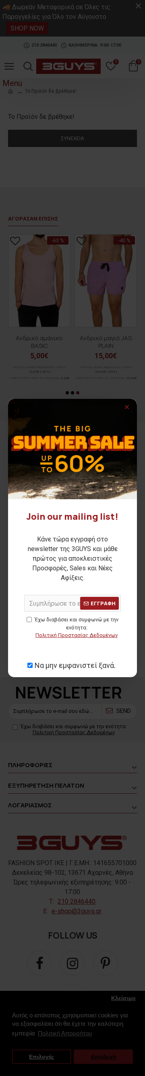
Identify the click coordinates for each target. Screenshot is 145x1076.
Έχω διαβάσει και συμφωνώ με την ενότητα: (76, 627)
